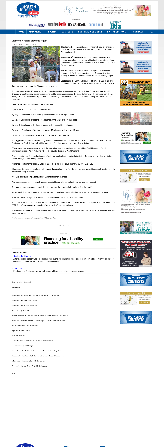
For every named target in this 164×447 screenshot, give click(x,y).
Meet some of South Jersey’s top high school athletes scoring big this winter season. (48, 271)
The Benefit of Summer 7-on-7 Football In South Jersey (30, 366)
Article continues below (64, 226)
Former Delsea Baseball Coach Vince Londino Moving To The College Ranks (37, 351)
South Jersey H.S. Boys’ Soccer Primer (24, 300)
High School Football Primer (21, 331)
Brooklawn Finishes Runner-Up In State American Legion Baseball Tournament (38, 356)
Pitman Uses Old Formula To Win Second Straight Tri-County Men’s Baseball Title (38, 321)
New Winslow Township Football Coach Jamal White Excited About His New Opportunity (40, 316)
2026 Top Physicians (18, 336)
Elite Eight (18, 268)
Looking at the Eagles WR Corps (22, 346)
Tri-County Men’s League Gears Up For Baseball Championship (32, 341)
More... (14, 373)
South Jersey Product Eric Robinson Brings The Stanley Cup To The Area (36, 295)
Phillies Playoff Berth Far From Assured (25, 326)
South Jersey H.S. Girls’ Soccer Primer (24, 305)
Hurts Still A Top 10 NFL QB (20, 310)
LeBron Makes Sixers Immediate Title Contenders (28, 361)
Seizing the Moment (22, 256)
